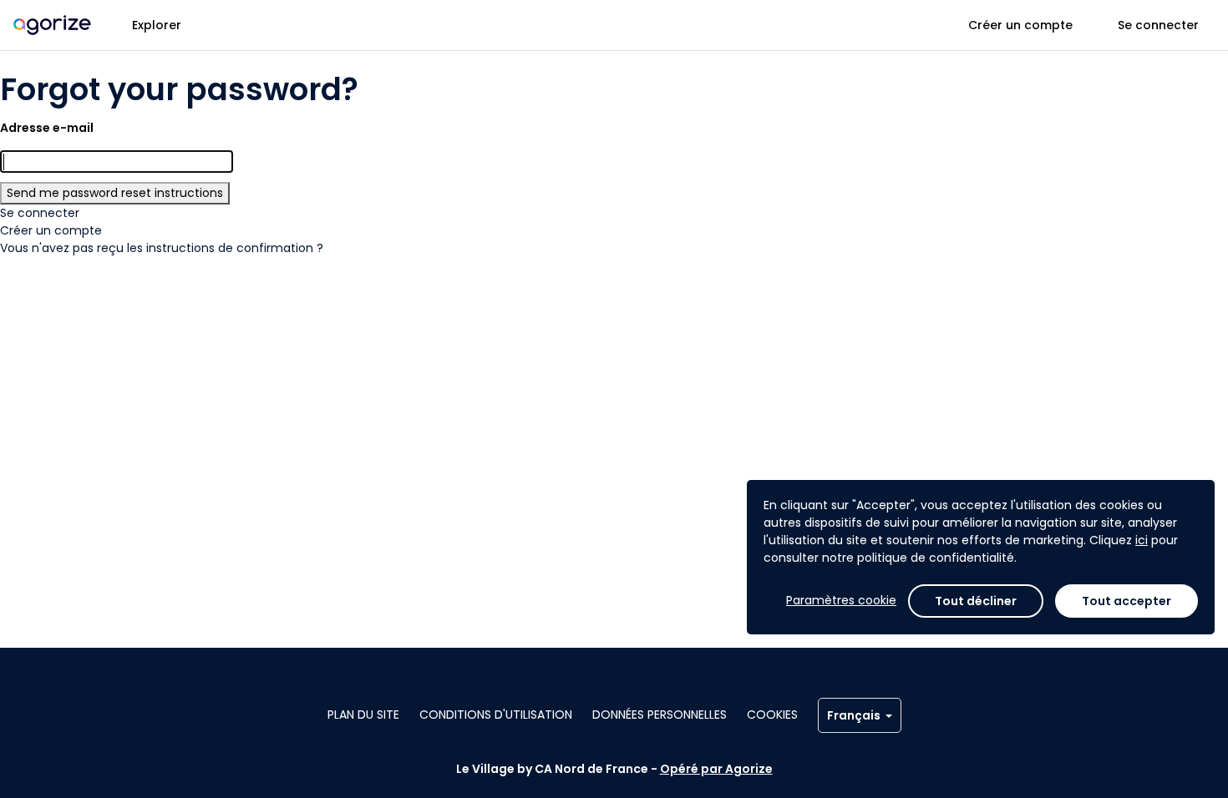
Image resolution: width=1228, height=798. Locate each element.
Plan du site (363, 714)
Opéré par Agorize (716, 768)
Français (853, 715)
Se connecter (1158, 25)
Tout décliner (976, 601)
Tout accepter (1126, 601)
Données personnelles (659, 714)
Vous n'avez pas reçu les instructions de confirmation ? (161, 248)
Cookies (772, 714)
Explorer (156, 25)
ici (1141, 540)
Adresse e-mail (47, 127)
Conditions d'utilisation (495, 714)
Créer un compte (1020, 25)
